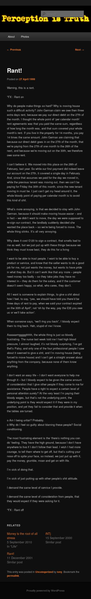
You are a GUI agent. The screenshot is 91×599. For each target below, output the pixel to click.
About (11, 36)
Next (79, 49)
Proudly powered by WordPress (45, 590)
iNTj (48, 533)
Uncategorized (44, 572)
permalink (13, 576)
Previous (14, 49)
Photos (25, 36)
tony (59, 572)
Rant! (10, 553)
